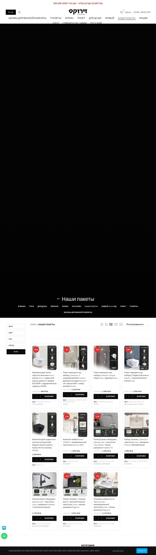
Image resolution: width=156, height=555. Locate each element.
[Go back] (59, 298)
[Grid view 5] (115, 324)
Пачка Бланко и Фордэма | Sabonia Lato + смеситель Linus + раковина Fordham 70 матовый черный (44, 503)
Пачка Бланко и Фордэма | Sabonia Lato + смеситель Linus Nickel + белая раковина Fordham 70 (105, 443)
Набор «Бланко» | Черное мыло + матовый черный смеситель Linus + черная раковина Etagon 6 (74, 503)
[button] (44, 396)
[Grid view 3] (106, 324)
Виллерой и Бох (130, 404)
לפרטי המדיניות (118, 550)
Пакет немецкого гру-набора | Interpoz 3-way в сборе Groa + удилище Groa (105, 375)
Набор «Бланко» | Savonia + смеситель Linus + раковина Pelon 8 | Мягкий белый (136, 442)
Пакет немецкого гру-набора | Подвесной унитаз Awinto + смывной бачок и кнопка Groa (136, 376)
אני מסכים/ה (142, 551)
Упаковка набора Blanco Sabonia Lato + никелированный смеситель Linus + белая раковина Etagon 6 (104, 504)
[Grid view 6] (121, 324)
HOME (33, 324)
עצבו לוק (10, 12)
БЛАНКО (66, 464)
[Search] (19, 12)
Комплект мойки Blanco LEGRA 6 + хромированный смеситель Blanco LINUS (74, 442)
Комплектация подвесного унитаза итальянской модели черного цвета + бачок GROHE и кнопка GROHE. (44, 445)
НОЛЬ (40, 404)
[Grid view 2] (102, 324)
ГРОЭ (34, 404)
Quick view (55, 349)
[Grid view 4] (110, 324)
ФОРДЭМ (106, 464)
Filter (16, 352)
